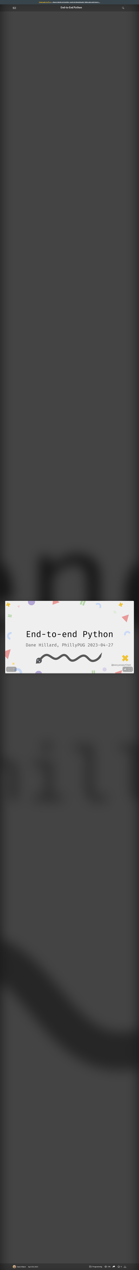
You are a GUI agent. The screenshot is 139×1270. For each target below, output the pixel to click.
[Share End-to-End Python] (113, 1266)
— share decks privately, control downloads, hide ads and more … (69, 2)
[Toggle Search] (123, 8)
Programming (97, 1267)
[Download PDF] (125, 1267)
